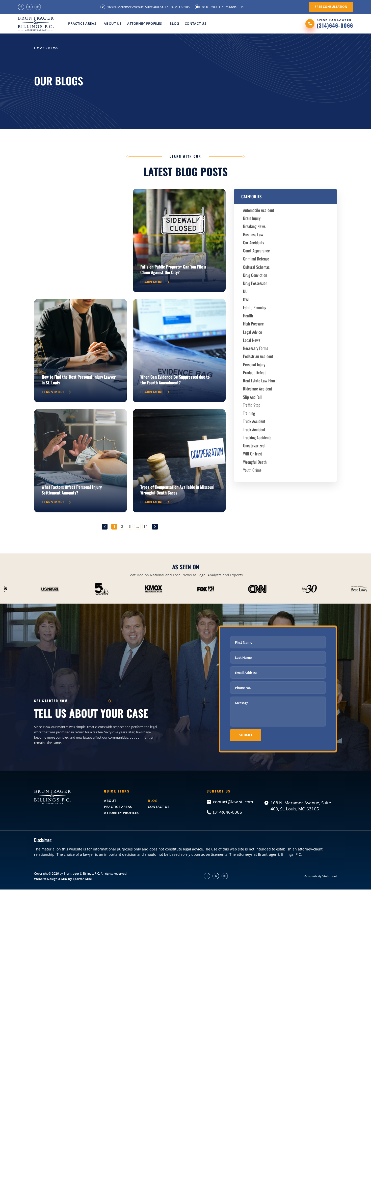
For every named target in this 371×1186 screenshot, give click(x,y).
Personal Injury (254, 364)
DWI (246, 299)
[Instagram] (38, 7)
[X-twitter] (29, 7)
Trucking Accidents (257, 437)
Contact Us (195, 23)
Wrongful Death (255, 462)
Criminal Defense (256, 258)
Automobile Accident (258, 210)
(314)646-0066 (335, 25)
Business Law (253, 234)
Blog (174, 23)
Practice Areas (82, 23)
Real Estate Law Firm (259, 380)
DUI (246, 291)
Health (248, 315)
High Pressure (253, 323)
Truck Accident (254, 421)
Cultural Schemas (256, 267)
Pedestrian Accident (258, 356)
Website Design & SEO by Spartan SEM (63, 879)
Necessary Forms (255, 348)
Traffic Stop (251, 405)
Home (39, 48)
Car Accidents (253, 242)
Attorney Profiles (144, 23)
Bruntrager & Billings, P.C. (82, 873)
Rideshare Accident (257, 388)
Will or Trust (252, 453)
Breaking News (254, 226)
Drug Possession (255, 283)
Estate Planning (254, 307)
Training (249, 413)
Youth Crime (252, 470)
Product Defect (254, 372)
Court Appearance (256, 250)
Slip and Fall (252, 397)
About (110, 800)
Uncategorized (253, 445)
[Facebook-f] (21, 7)
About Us (112, 23)
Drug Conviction (255, 275)
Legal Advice (252, 332)
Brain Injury (251, 218)
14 (145, 526)
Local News (251, 340)
